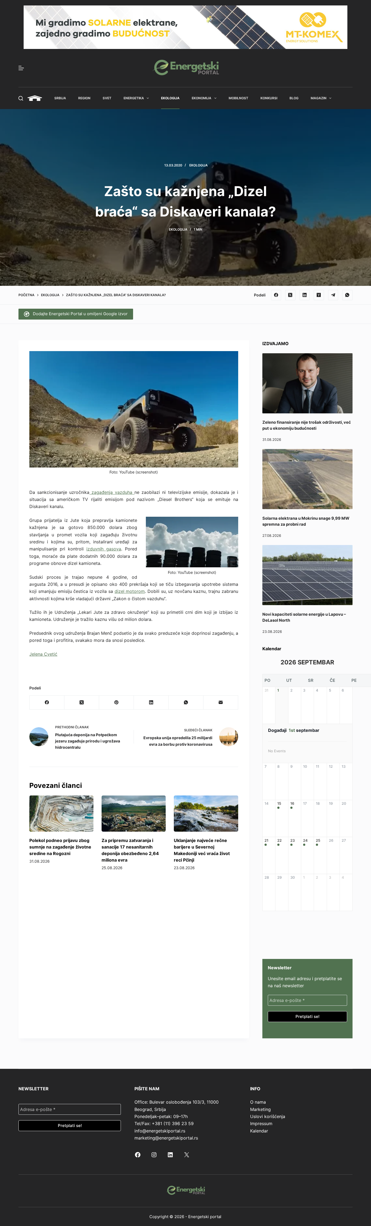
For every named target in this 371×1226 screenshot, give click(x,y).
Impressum (261, 1123)
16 (292, 803)
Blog (294, 98)
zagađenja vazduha (111, 492)
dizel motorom (130, 591)
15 (279, 803)
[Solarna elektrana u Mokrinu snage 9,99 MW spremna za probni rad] (307, 479)
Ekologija (170, 98)
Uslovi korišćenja (267, 1116)
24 (305, 840)
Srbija (60, 98)
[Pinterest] (116, 703)
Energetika (134, 98)
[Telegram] (333, 295)
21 (266, 840)
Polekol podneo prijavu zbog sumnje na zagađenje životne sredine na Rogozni (60, 847)
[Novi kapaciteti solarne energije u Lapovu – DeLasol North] (307, 575)
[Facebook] (276, 295)
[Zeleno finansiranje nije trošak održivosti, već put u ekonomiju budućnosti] (307, 383)
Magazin (318, 98)
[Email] (220, 703)
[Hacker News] (319, 295)
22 (279, 840)
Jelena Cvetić (43, 654)
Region (84, 98)
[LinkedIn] (305, 295)
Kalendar (259, 1131)
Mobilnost (238, 98)
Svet (107, 98)
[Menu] (21, 68)
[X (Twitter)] (290, 295)
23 (292, 840)
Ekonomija (201, 98)
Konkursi (268, 98)
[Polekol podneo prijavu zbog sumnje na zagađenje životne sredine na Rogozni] (61, 813)
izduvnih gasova (103, 549)
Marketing (260, 1109)
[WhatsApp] (347, 295)
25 (318, 840)
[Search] (20, 98)
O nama (258, 1102)
